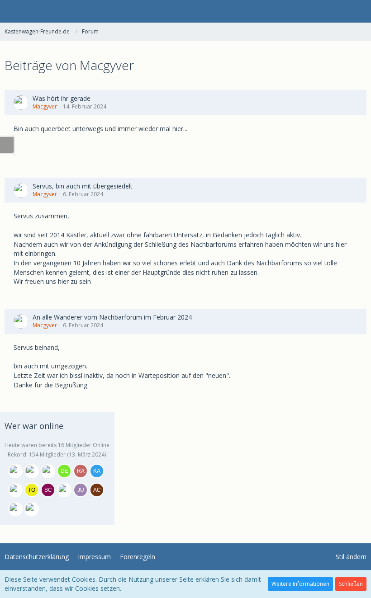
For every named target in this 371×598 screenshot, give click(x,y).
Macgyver (45, 106)
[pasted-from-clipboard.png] (15, 144)
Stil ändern (351, 556)
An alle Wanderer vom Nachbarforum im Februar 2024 (112, 317)
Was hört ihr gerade (61, 98)
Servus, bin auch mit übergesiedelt (83, 186)
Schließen (351, 584)
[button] (12, 11)
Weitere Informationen (300, 584)
